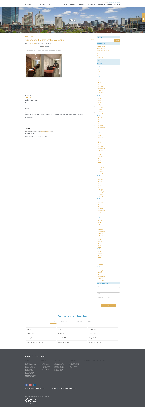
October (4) (100, 212)
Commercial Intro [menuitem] (58, 363)
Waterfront (92, 333)
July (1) (99, 74)
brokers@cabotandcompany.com (68, 388)
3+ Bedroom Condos (95, 342)
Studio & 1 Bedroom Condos (35, 342)
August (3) (100, 86)
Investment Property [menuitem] (74, 363)
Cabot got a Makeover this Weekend (44, 39)
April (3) (99, 183)
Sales (26, 97)
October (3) (100, 169)
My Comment (29, 117)
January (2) (100, 201)
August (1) (100, 107)
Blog (118, 2)
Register (114, 2)
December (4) (101, 264)
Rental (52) (100, 55)
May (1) (99, 71)
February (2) (101, 100)
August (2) (100, 146)
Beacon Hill (92, 329)
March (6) (100, 220)
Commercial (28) (101, 46)
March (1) (100, 81)
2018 (98, 217)
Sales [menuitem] (66, 4)
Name (27, 103)
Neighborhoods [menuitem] (29, 370)
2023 (98, 115)
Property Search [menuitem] (29, 366)
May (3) (99, 104)
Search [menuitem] (70, 367)
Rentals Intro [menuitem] (44, 363)
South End (61, 329)
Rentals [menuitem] (72, 4)
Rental (30, 97)
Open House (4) (101, 52)
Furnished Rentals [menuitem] (45, 366)
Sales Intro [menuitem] (28, 363)
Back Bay (29, 329)
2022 (98, 132)
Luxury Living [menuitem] (28, 369)
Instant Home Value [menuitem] (30, 367)
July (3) (99, 187)
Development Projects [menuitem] (30, 375)
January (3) (100, 135)
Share (92, 39)
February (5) (101, 202)
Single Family (93, 338)
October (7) (100, 261)
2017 (98, 237)
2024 (98, 95)
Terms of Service (48, 131)
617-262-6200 (52, 388)
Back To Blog (29, 36)
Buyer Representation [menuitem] (30, 364)
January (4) (100, 177)
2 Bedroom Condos (63, 342)
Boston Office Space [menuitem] (59, 366)
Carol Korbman (31, 43)
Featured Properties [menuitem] (30, 372)
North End (61, 333)
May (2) (99, 162)
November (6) (101, 262)
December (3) (101, 280)
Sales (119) (100, 57)
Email (27, 109)
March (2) (100, 117)
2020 (98, 175)
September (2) (101, 168)
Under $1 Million (62, 338)
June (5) (99, 226)
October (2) (100, 109)
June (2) (99, 106)
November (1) (101, 92)
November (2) (101, 111)
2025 (98, 76)
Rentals (90, 322)
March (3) (100, 158)
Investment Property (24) (103, 50)
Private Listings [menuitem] (29, 373)
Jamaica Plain (30, 333)
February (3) (101, 137)
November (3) (101, 214)
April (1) (99, 141)
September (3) (101, 191)
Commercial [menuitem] (81, 4)
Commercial (65, 322)
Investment (78, 322)
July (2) (99, 123)
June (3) (99, 185)
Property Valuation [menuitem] (58, 369)
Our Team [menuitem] (117, 4)
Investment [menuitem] (91, 4)
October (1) (100, 90)
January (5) (100, 239)
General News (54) (101, 48)
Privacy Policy (43, 131)
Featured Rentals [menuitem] (45, 364)
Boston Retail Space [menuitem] (59, 364)
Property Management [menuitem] (105, 4)
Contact (104, 2)
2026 (98, 66)
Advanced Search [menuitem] (29, 376)
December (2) (101, 131)
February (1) (101, 253)
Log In (109, 2)
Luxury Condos (31, 338)
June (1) (99, 73)
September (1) (101, 88)
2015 (98, 266)
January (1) (100, 79)
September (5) (101, 210)
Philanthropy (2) (101, 54)
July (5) (99, 227)
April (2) (99, 69)
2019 (98, 198)
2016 (98, 249)
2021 (98, 152)
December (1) (101, 94)
